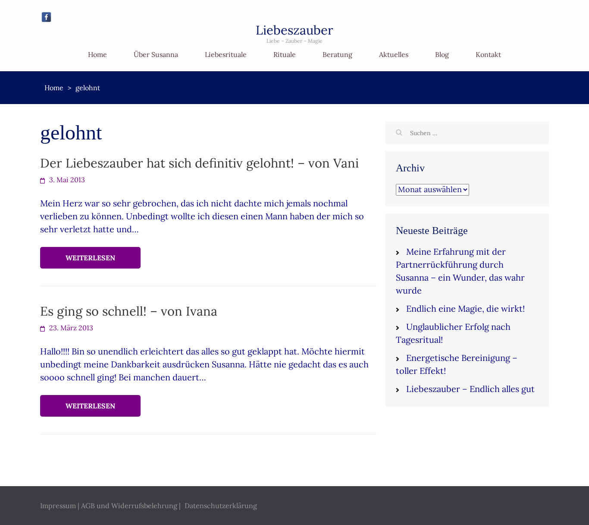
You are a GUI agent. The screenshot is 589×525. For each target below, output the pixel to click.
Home (97, 54)
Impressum (58, 505)
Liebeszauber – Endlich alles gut (470, 388)
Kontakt (488, 54)
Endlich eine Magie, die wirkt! (465, 308)
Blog (442, 54)
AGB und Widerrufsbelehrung (129, 505)
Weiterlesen (90, 257)
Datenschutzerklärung (221, 505)
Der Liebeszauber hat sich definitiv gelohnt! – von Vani (199, 163)
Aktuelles (393, 54)
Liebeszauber (294, 30)
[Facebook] (46, 17)
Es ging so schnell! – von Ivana (128, 311)
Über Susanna (156, 54)
